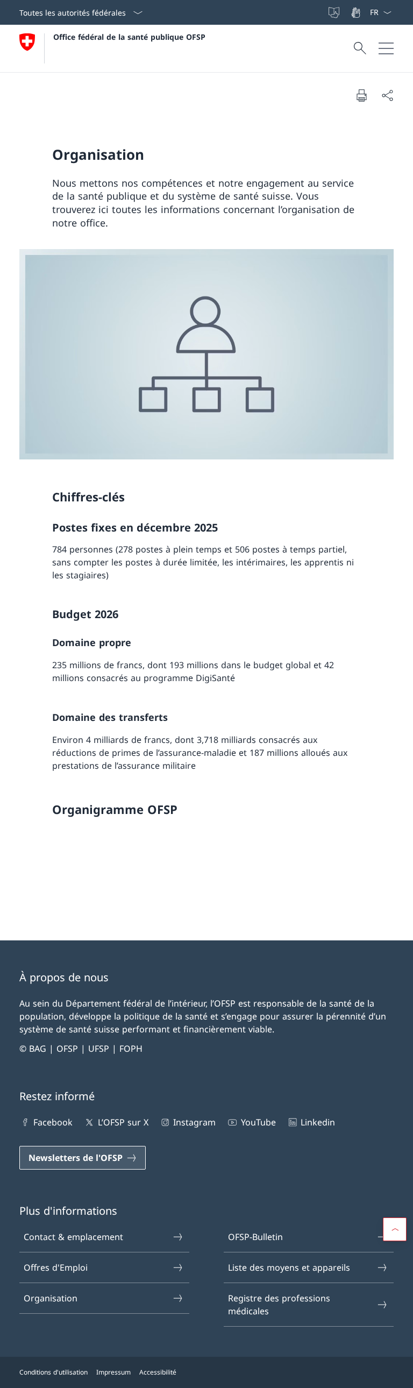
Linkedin (318, 1122)
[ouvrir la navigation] (386, 48)
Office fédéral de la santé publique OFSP (129, 37)
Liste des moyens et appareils (289, 1267)
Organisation (50, 1298)
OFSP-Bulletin (255, 1237)
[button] (395, 1229)
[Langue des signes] (356, 12)
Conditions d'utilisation (53, 1372)
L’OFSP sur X (123, 1122)
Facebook (53, 1122)
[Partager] (387, 95)
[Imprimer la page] (361, 95)
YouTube (258, 1122)
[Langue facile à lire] (335, 12)
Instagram (194, 1122)
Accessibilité (157, 1372)
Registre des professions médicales (279, 1304)
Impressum (113, 1372)
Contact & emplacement (73, 1237)
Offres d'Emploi (56, 1267)
